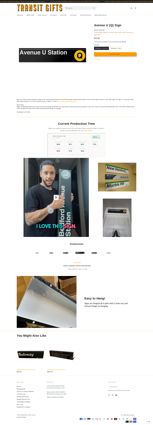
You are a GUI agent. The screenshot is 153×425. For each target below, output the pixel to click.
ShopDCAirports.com (23, 399)
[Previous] (37, 253)
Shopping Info (21, 389)
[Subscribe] (135, 386)
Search (19, 386)
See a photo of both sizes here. (66, 101)
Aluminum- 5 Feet (116, 49)
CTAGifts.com (21, 394)
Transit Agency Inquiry (23, 401)
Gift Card (19, 404)
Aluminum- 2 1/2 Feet (101, 49)
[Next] (116, 253)
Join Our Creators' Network (25, 391)
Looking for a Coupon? (23, 407)
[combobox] (78, 8)
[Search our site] (66, 8)
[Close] (94, 8)
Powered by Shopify (21, 417)
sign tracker (88, 130)
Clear (91, 8)
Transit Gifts (24, 415)
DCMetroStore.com (23, 396)
